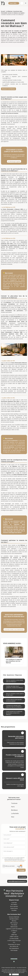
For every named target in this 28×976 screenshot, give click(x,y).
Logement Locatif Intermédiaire (14, 928)
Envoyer (22, 870)
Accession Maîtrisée (14, 917)
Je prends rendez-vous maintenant (14, 629)
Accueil (3, 11)
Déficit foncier (14, 926)
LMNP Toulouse (14, 936)
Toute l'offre (13, 3)
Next (24, 655)
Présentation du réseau (14, 944)
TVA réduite (14, 925)
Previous (4, 655)
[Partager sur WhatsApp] (5, 52)
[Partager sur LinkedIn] (1, 52)
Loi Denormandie (14, 938)
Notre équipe (14, 950)
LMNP (14, 932)
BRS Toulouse (14, 923)
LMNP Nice (14, 934)
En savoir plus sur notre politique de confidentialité (15, 860)
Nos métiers (14, 904)
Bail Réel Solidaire (14, 919)
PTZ (14, 942)
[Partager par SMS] (7, 52)
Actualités (14, 910)
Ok (10, 974)
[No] (26, 972)
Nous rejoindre (14, 906)
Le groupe (14, 902)
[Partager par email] (3, 52)
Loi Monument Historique (14, 940)
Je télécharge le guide (14, 161)
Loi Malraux (14, 930)
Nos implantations (14, 948)
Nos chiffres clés (14, 946)
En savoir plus (15, 974)
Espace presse (14, 908)
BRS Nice (14, 921)
